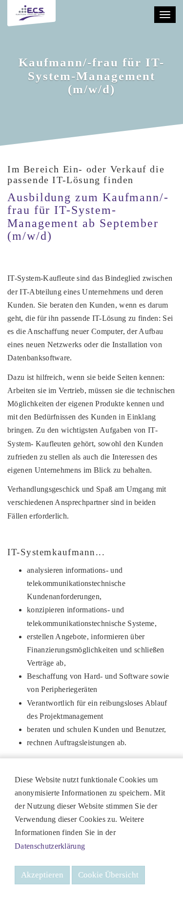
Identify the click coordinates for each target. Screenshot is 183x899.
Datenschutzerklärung (50, 846)
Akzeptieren (42, 874)
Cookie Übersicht (108, 874)
